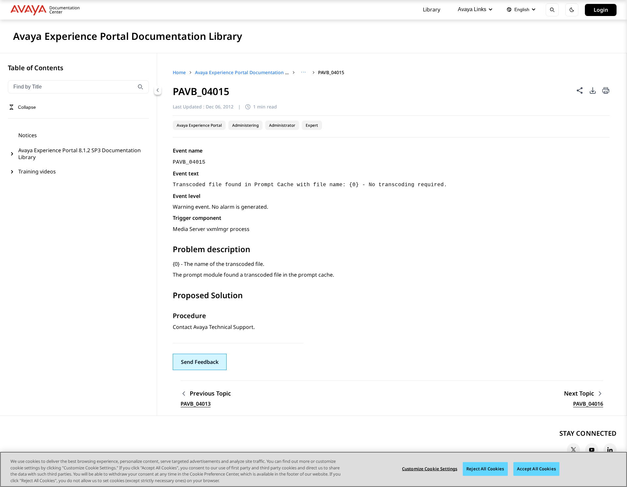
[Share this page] (580, 90)
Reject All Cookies (485, 469)
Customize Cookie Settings (429, 469)
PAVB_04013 (196, 403)
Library (431, 9)
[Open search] (552, 9)
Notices (27, 135)
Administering (245, 125)
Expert (312, 125)
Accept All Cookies (536, 469)
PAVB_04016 (588, 403)
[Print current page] (606, 91)
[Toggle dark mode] (571, 9)
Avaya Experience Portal (199, 125)
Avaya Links (472, 9)
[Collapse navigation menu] (157, 90)
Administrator (282, 125)
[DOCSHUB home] (46, 9)
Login (601, 9)
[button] (200, 362)
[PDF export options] (593, 90)
